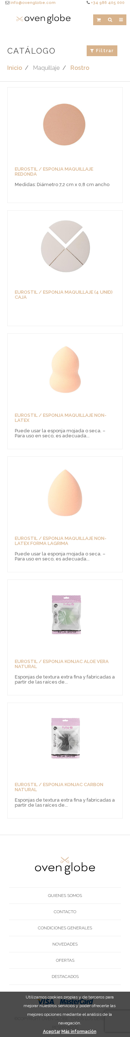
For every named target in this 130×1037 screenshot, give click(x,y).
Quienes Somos (65, 895)
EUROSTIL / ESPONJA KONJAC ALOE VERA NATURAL (62, 664)
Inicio (14, 67)
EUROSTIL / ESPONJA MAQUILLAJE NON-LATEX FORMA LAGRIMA (61, 541)
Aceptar (51, 1031)
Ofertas (65, 960)
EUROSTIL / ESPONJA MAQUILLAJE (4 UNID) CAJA (64, 294)
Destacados (65, 976)
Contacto (65, 911)
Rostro (79, 67)
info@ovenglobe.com (33, 2)
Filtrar (104, 50)
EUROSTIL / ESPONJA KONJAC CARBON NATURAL (59, 787)
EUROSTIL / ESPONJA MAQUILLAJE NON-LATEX (61, 417)
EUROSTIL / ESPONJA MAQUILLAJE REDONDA (54, 171)
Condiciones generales (65, 927)
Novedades (65, 944)
